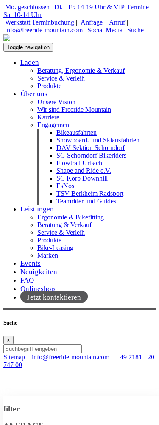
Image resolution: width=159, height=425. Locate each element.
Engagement (54, 124)
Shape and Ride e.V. (83, 170)
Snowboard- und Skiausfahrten (97, 140)
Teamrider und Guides (86, 201)
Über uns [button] (33, 94)
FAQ (27, 280)
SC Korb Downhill (82, 178)
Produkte (49, 85)
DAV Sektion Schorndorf (90, 147)
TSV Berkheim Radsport (89, 193)
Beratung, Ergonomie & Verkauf (81, 70)
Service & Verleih (61, 78)
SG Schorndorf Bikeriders (91, 155)
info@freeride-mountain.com (44, 29)
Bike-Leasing (55, 247)
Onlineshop (37, 289)
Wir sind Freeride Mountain (74, 109)
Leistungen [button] (37, 209)
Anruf (117, 22)
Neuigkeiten (38, 272)
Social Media (105, 29)
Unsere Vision (56, 102)
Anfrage (92, 22)
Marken (47, 255)
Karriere (48, 117)
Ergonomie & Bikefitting (70, 217)
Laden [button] (29, 62)
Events (30, 263)
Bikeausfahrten (76, 132)
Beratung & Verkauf (64, 224)
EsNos (65, 185)
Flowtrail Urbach (79, 163)
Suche (135, 29)
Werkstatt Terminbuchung (39, 22)
